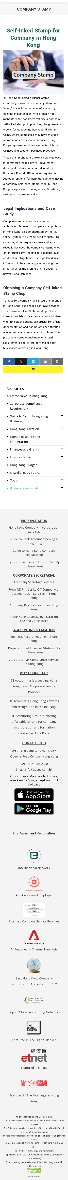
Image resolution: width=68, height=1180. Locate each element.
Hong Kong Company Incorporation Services (34, 529)
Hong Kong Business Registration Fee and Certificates (34, 619)
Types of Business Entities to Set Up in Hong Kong (34, 564)
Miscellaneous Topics (25, 473)
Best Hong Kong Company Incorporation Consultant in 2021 (34, 981)
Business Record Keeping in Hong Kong (34, 639)
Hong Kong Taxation (24, 429)
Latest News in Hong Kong (29, 396)
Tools (14, 480)
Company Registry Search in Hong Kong (34, 607)
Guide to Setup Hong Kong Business (29, 418)
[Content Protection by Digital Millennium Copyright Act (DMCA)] (34, 1172)
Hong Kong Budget (23, 465)
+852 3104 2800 (37, 764)
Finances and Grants (24, 449)
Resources (15, 388)
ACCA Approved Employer (34, 895)
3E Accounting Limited (39, 1154)
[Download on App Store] (34, 794)
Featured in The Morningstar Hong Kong (34, 1098)
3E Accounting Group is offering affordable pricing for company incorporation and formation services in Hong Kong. (34, 724)
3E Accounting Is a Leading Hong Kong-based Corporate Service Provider (34, 686)
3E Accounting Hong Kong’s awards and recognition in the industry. (34, 704)
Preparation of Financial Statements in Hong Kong (34, 650)
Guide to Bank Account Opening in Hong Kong (34, 541)
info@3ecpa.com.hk (38, 770)
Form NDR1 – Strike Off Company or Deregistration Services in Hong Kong (34, 593)
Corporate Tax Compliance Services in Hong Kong (34, 662)
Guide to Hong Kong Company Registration (34, 553)
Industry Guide (20, 457)
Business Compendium (26, 488)
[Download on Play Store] (34, 809)
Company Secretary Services (34, 582)
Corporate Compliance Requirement (26, 406)
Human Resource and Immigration (25, 439)
